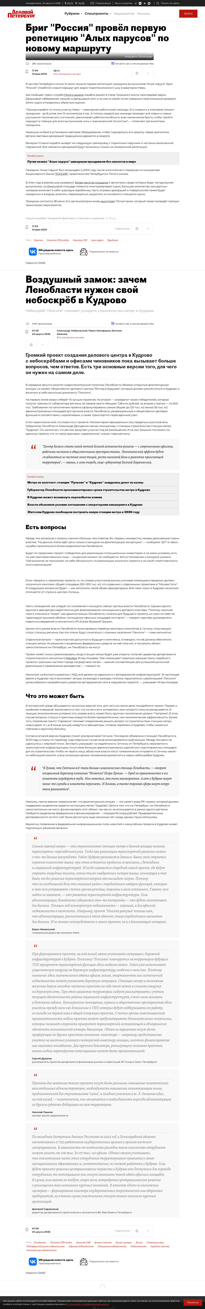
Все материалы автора (67, 73)
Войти (188, 13)
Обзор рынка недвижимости (112, 1246)
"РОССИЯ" (61, 173)
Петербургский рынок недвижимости (45, 1246)
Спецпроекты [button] (97, 13)
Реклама (143, 13)
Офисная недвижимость (81, 1246)
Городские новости (160, 1246)
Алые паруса (97, 240)
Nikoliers (71, 658)
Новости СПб (80, 240)
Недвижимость (139, 1246)
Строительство (155, 1242)
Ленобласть (40, 1242)
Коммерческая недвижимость (41, 1250)
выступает (108, 201)
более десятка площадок (91, 182)
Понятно (193, 1302)
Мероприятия (124, 13)
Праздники (112, 240)
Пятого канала (73, 94)
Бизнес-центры (124, 1242)
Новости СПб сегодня (58, 240)
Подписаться (103, 3)
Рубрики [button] (72, 13)
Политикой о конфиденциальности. (88, 1304)
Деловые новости (103, 1242)
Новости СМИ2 (35, 262)
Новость (38, 240)
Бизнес (139, 1242)
